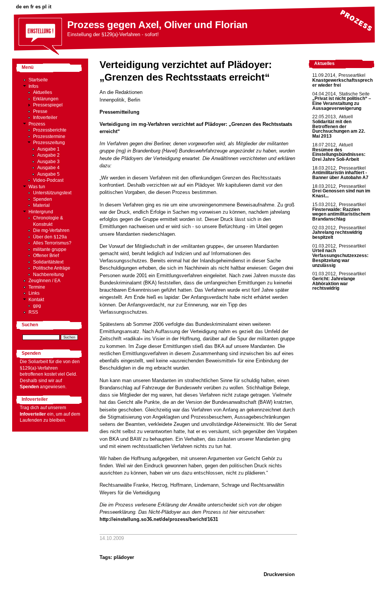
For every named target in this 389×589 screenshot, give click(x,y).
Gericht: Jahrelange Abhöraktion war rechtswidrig (333, 283)
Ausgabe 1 (48, 149)
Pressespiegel (48, 105)
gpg (37, 305)
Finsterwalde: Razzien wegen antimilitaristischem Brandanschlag (341, 214)
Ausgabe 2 (48, 155)
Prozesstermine (49, 136)
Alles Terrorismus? (52, 243)
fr (32, 7)
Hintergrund (40, 212)
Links (34, 293)
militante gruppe (49, 249)
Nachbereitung (48, 274)
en (26, 7)
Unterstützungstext (52, 193)
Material (41, 205)
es (38, 7)
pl (44, 7)
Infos (33, 86)
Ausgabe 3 (48, 161)
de (19, 7)
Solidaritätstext (48, 262)
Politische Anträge (51, 268)
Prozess (36, 124)
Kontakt (36, 299)
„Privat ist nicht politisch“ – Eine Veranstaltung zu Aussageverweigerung (341, 103)
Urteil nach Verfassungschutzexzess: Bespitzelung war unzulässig (340, 257)
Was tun (36, 186)
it (49, 7)
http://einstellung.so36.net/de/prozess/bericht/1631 (159, 519)
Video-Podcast (48, 180)
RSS (33, 312)
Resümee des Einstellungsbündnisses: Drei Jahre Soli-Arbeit (338, 155)
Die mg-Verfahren (51, 230)
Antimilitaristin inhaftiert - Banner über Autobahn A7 (340, 175)
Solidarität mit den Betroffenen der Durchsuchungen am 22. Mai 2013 (338, 128)
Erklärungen (46, 99)
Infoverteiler (45, 117)
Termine (36, 287)
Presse (40, 111)
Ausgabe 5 (48, 174)
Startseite (38, 80)
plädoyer (124, 557)
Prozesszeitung (49, 142)
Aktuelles (42, 92)
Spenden (42, 199)
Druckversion (279, 574)
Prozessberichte (49, 130)
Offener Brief (46, 255)
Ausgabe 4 (48, 167)
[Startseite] (40, 55)
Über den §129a (50, 237)
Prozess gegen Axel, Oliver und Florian (157, 24)
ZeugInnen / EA (44, 280)
